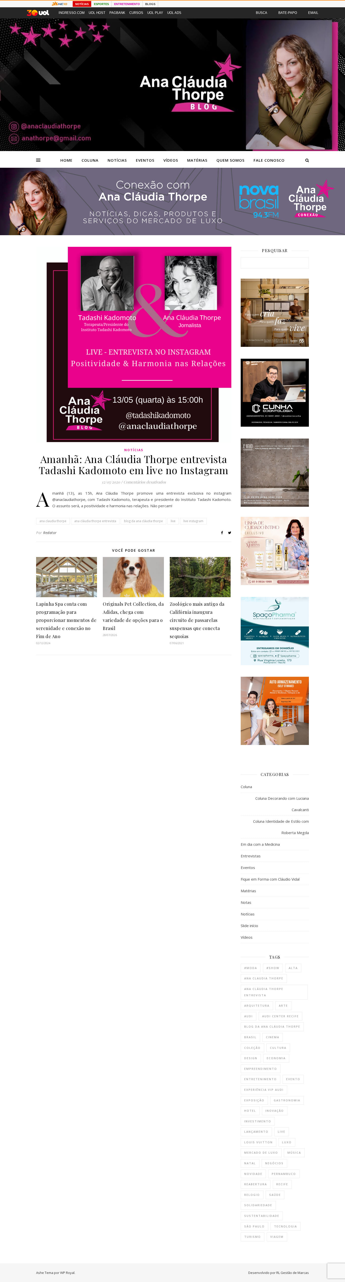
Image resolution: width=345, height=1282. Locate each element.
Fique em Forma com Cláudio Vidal (270, 879)
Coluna (90, 160)
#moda (250, 968)
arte (283, 1005)
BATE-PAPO (287, 13)
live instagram (193, 521)
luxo (287, 1142)
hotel (250, 1110)
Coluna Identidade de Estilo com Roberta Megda (281, 827)
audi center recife (280, 1016)
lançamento (256, 1131)
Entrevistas (251, 855)
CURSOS (136, 13)
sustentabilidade (261, 1216)
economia (276, 1058)
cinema (272, 1037)
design (250, 1058)
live (173, 521)
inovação (274, 1110)
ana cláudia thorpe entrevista (95, 521)
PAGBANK (117, 13)
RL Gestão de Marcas (292, 1272)
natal (250, 1163)
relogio (252, 1195)
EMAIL (313, 13)
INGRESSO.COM (72, 13)
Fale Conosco (269, 160)
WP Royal (67, 1272)
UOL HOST (97, 13)
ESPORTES (101, 4)
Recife (282, 1184)
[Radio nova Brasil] (172, 233)
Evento (293, 1079)
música (294, 1152)
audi (248, 1016)
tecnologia (285, 1226)
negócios (274, 1163)
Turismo (252, 1237)
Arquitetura (256, 1005)
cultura (278, 1048)
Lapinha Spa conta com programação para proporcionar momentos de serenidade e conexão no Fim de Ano (66, 620)
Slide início (249, 925)
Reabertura (255, 1184)
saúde (275, 1195)
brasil (250, 1037)
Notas (246, 902)
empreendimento (260, 1069)
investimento (257, 1121)
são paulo (254, 1226)
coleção (252, 1048)
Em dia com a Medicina (260, 844)
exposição (254, 1100)
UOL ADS (174, 13)
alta (293, 968)
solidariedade (258, 1205)
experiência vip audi (264, 1090)
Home (66, 160)
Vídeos (170, 160)
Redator (50, 532)
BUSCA (261, 13)
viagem (277, 1237)
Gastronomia (287, 1100)
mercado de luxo (261, 1152)
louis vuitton (258, 1142)
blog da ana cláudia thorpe (143, 521)
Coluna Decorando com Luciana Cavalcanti (282, 804)
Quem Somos (230, 160)
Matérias (197, 160)
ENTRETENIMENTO (127, 4)
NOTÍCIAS (82, 4)
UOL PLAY (155, 13)
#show (272, 968)
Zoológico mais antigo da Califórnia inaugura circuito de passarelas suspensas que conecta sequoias (197, 620)
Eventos (145, 160)
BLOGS (150, 4)
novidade (253, 1174)
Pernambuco (284, 1174)
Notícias (117, 160)
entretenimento (260, 1079)
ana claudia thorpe (52, 521)
